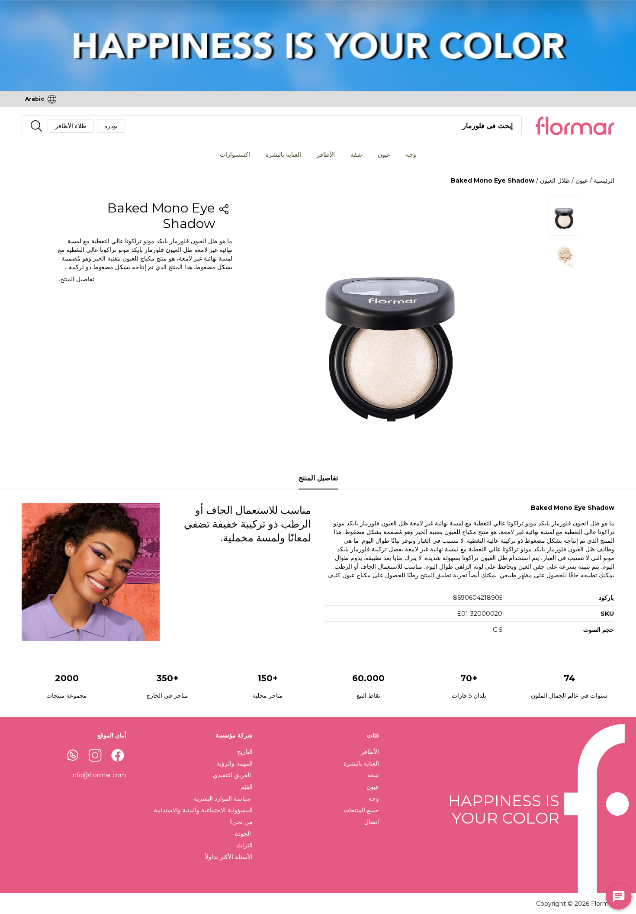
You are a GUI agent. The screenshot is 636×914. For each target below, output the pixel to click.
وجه (411, 154)
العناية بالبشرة (283, 154)
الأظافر (326, 154)
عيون (384, 154)
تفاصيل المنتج (318, 478)
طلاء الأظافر (70, 126)
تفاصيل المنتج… (75, 279)
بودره (111, 126)
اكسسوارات (235, 154)
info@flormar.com (98, 775)
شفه (356, 154)
